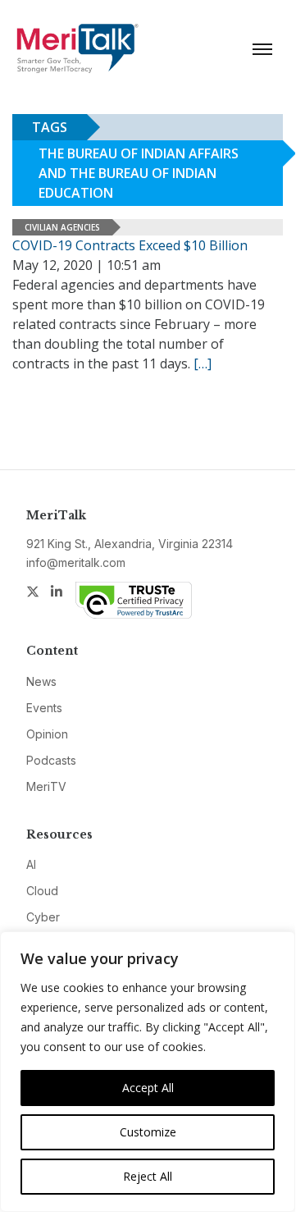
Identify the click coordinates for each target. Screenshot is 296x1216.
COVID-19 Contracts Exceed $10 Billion (130, 245)
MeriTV (46, 786)
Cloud (42, 891)
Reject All (147, 1176)
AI (31, 864)
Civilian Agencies (62, 227)
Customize (148, 1132)
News (41, 681)
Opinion (47, 734)
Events (44, 708)
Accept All (148, 1087)
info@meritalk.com (75, 562)
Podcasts (51, 760)
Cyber (43, 917)
